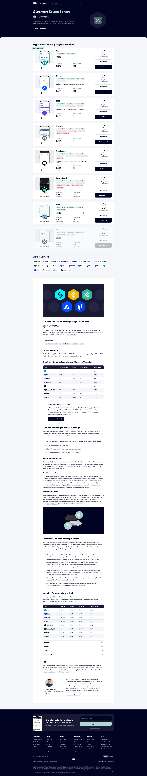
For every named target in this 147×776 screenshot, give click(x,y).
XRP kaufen (90, 744)
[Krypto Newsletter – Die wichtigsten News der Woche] (37, 726)
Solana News (63, 746)
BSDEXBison (101, 261)
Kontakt (34, 761)
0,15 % (58, 66)
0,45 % (58, 116)
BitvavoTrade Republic (82, 261)
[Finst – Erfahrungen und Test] (44, 56)
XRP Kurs (48, 744)
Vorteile (55, 344)
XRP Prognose (77, 744)
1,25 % (58, 220)
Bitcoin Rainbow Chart (106, 746)
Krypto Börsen (36, 742)
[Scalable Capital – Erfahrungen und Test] (44, 183)
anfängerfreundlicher (86, 665)
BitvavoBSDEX (68, 265)
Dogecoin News (64, 751)
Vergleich (48, 344)
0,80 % (58, 168)
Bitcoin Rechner (104, 739)
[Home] (33, 756)
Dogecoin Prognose (79, 751)
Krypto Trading (37, 746)
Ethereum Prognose (78, 742)
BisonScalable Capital (63, 270)
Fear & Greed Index (105, 744)
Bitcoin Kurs (49, 739)
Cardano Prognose (78, 748)
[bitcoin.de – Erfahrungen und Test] (44, 131)
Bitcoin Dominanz (105, 751)
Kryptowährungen (70, 335)
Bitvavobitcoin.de (43, 270)
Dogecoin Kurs (50, 751)
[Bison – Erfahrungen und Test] (44, 210)
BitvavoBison (42, 261)
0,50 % (58, 141)
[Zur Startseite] (40, 3)
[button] (73, 643)
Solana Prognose (78, 746)
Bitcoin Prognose (78, 739)
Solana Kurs (49, 746)
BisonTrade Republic (61, 261)
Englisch (111, 756)
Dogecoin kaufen (91, 751)
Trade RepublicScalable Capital (46, 265)
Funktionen (75, 344)
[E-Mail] (49, 694)
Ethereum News (64, 742)
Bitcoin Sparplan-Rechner (107, 742)
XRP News (62, 744)
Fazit (82, 344)
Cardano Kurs (49, 748)
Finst (90, 408)
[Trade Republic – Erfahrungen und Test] (44, 156)
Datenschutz (46, 761)
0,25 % (58, 91)
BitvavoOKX (85, 265)
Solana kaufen (90, 746)
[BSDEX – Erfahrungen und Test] (44, 106)
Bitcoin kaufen (90, 739)
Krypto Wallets (36, 744)
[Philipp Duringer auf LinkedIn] (46, 694)
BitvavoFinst (102, 265)
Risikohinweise (53, 761)
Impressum (39, 761)
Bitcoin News (63, 739)
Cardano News (64, 748)
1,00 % (58, 245)
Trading (59, 495)
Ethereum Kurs (50, 742)
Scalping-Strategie (52, 504)
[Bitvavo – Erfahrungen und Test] (44, 81)
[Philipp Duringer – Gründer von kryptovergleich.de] (49, 682)
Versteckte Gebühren (65, 344)
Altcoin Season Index (106, 748)
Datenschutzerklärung (95, 728)
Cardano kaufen (91, 748)
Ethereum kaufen (91, 742)
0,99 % (58, 195)
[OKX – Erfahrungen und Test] (44, 235)
